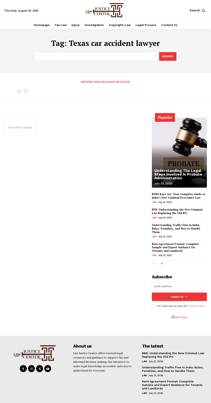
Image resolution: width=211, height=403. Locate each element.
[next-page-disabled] (25, 91)
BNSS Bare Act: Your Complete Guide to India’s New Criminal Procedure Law (178, 195)
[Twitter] (39, 368)
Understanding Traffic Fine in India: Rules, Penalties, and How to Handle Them (176, 228)
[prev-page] (19, 91)
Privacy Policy (196, 306)
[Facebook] (23, 368)
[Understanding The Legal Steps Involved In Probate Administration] (179, 153)
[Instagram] (31, 368)
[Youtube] (47, 368)
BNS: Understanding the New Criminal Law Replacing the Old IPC (177, 211)
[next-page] (161, 263)
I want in (177, 296)
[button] (198, 10)
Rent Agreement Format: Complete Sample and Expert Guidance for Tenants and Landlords (175, 247)
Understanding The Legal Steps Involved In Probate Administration (178, 174)
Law (154, 202)
